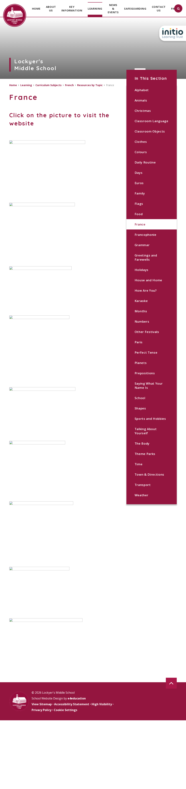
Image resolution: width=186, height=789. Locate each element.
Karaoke (141, 301)
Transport (143, 485)
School (140, 398)
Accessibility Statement (71, 704)
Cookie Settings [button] (65, 710)
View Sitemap (42, 704)
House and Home (148, 280)
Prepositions (145, 373)
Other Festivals (147, 332)
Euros (139, 183)
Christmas (143, 111)
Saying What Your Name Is (149, 385)
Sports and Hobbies (150, 419)
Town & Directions (149, 474)
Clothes (141, 142)
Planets (141, 363)
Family (140, 193)
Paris (139, 342)
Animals (141, 100)
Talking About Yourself (146, 431)
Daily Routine (145, 162)
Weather (141, 495)
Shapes (140, 408)
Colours (141, 152)
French (69, 85)
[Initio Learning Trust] (172, 33)
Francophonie (145, 235)
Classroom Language (151, 121)
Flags (139, 204)
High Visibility (102, 704)
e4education (77, 698)
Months (141, 311)
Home (13, 85)
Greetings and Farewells (146, 257)
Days (139, 173)
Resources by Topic (90, 85)
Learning (26, 85)
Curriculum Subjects (48, 85)
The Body (142, 443)
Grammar (142, 245)
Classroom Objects (150, 131)
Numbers (142, 321)
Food (139, 214)
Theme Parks (145, 454)
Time (139, 464)
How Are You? (146, 290)
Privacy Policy (41, 710)
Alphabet (142, 90)
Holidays (141, 270)
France (140, 224)
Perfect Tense (146, 352)
